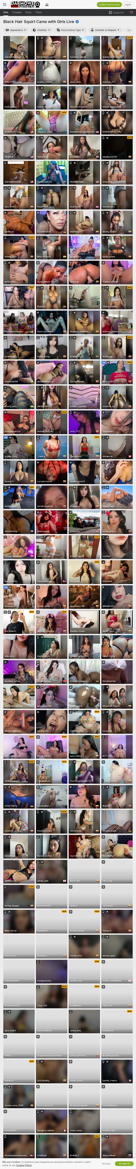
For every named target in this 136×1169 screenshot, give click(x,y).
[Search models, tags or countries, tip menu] (131, 12)
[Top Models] (46, 4)
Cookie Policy (24, 1165)
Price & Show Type (71, 30)
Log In (128, 4)
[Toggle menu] (4, 4)
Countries (42, 30)
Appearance (16, 30)
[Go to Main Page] (25, 4)
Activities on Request (105, 30)
